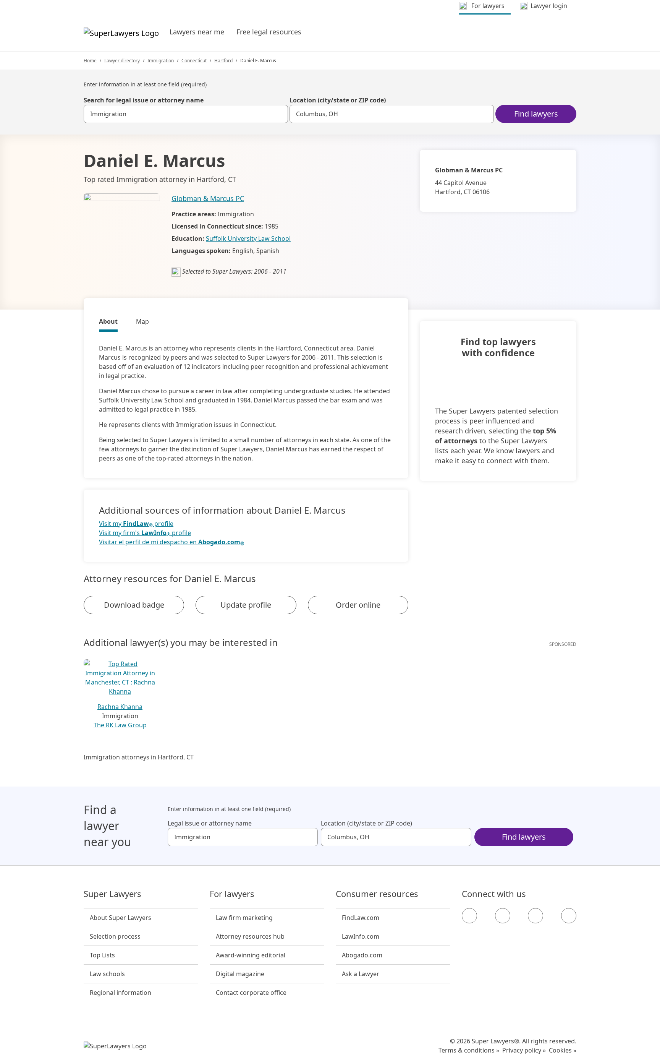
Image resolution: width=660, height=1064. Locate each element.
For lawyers (232, 894)
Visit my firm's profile (145, 533)
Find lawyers (536, 114)
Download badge (134, 605)
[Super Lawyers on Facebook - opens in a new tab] (469, 915)
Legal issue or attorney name (210, 823)
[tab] (108, 322)
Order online (358, 605)
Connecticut (194, 60)
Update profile (245, 605)
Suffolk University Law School (248, 238)
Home (90, 60)
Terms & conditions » (468, 1050)
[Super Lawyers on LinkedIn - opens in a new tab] (568, 915)
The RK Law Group (120, 725)
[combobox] (186, 114)
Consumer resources (377, 894)
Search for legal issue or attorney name (144, 100)
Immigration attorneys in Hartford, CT (139, 757)
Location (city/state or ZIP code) (338, 100)
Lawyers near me (197, 31)
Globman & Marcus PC (207, 198)
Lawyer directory (122, 60)
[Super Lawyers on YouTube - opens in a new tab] (535, 915)
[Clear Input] (278, 113)
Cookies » (562, 1050)
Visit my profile (136, 523)
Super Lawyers (112, 894)
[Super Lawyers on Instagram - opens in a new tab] (502, 915)
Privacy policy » (524, 1050)
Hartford (223, 60)
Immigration (160, 60)
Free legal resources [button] (268, 31)
